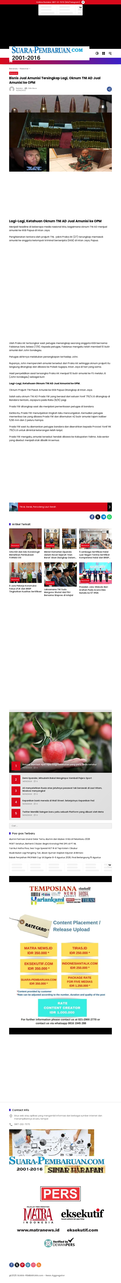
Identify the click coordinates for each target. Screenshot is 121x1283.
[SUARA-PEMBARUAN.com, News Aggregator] (49, 53)
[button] (97, 53)
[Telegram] (103, 516)
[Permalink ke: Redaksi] (12, 89)
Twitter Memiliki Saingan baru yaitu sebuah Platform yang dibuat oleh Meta (63, 812)
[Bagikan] (109, 89)
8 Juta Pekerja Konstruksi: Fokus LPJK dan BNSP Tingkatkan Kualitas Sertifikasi (25, 588)
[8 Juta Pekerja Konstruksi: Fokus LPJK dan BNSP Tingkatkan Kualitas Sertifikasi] (25, 572)
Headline (50, 545)
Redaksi (19, 88)
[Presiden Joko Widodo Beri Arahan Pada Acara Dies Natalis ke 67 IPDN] (95, 573)
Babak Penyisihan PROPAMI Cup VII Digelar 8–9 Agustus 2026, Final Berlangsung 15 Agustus (55, 857)
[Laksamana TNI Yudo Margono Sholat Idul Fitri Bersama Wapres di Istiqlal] (60, 574)
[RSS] (38, 1265)
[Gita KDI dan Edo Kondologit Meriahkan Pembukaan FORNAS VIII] (25, 538)
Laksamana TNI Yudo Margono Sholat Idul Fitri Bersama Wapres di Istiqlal (58, 592)
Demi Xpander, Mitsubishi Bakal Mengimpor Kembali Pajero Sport (57, 778)
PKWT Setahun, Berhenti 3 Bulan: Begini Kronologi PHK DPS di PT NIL (42, 843)
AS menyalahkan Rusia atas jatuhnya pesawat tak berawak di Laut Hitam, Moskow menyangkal (62, 789)
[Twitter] (97, 516)
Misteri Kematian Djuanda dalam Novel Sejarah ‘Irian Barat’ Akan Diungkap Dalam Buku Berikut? (59, 555)
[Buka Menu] (103, 53)
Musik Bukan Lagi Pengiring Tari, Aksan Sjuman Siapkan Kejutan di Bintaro (46, 852)
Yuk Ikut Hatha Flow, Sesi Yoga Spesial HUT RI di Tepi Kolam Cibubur (43, 848)
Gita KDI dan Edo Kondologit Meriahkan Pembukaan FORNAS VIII (24, 555)
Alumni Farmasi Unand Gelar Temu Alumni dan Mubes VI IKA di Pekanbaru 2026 (49, 839)
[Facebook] (92, 516)
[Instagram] (33, 1265)
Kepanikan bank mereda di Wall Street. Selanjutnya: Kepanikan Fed (58, 800)
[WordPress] (28, 1265)
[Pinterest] (22, 1265)
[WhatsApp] (109, 516)
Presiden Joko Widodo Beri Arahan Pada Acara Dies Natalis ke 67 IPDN (93, 590)
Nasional (13, 73)
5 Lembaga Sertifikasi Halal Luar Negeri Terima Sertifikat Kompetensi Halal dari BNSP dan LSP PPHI (94, 555)
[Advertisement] (60, 195)
